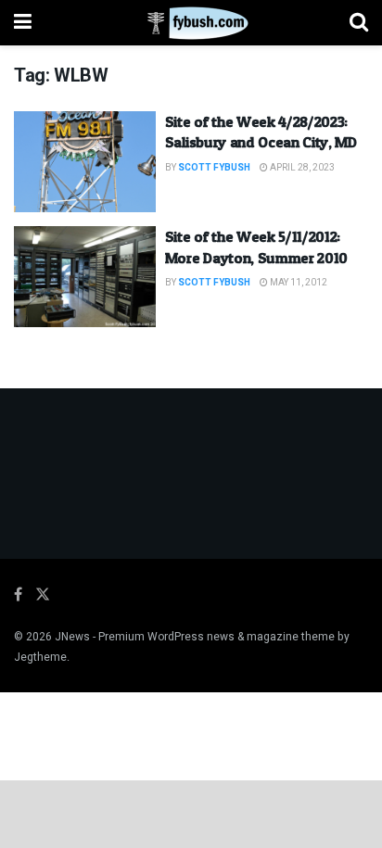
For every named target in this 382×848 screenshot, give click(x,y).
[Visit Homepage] (190, 23)
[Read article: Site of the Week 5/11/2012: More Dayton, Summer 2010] (85, 276)
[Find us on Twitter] (42, 595)
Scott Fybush (214, 167)
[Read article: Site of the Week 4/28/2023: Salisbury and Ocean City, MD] (85, 161)
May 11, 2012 (297, 282)
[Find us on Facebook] (18, 595)
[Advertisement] (191, 813)
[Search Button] (359, 22)
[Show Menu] (23, 22)
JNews (72, 636)
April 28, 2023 (301, 167)
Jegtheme (40, 657)
